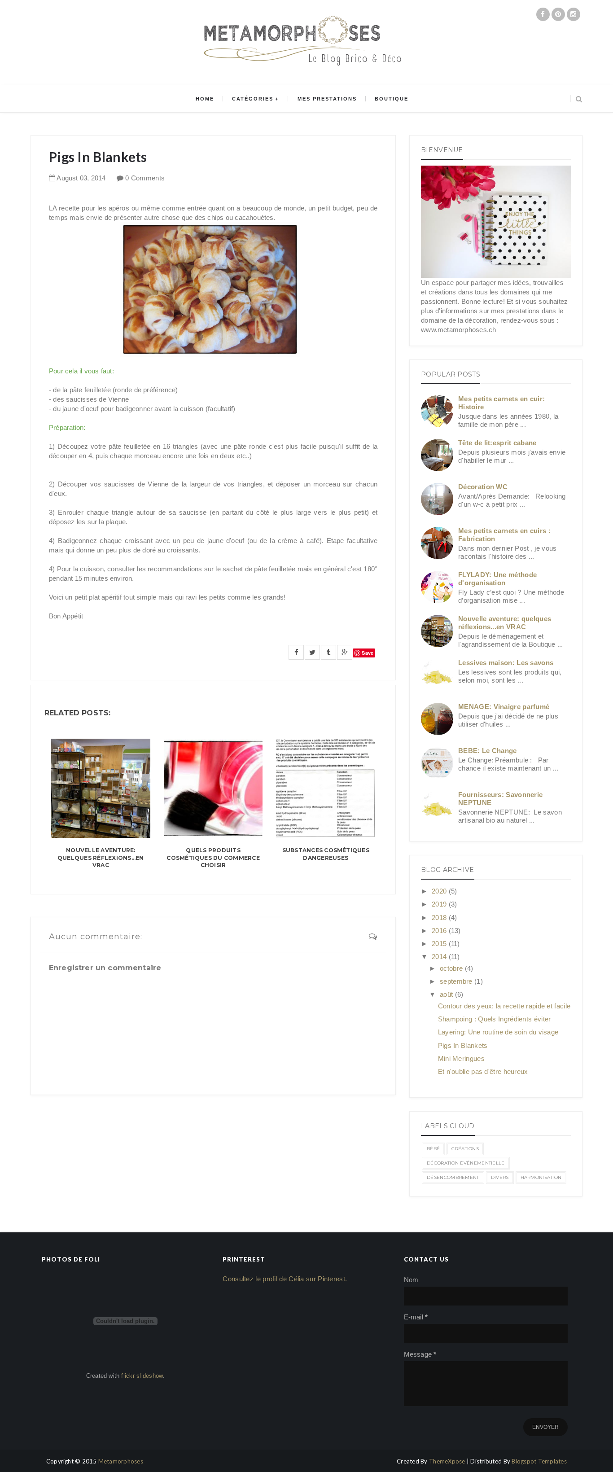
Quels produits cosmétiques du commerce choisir (213, 858)
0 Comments (145, 178)
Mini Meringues (461, 1058)
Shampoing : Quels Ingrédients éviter (494, 1019)
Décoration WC (483, 487)
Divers (500, 1177)
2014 (440, 956)
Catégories (252, 98)
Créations (465, 1149)
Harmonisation (541, 1177)
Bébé (433, 1149)
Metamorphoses (120, 1461)
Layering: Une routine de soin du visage (498, 1032)
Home (205, 98)
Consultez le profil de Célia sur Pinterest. (285, 1279)
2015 (440, 943)
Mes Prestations (327, 98)
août (447, 994)
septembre (457, 981)
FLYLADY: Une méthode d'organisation (497, 579)
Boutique (391, 98)
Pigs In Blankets (463, 1045)
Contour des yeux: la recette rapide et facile (504, 1006)
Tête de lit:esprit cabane (497, 443)
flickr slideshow (142, 1376)
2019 (440, 904)
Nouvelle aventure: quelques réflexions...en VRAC (100, 858)
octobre (452, 968)
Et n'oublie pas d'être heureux (483, 1071)
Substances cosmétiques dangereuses (325, 854)
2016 (440, 930)
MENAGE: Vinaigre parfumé (503, 706)
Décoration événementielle (466, 1163)
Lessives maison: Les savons (505, 662)
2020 (440, 891)
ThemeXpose (447, 1461)
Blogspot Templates (539, 1461)
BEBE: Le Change (487, 750)
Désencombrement (453, 1177)
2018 (440, 917)
